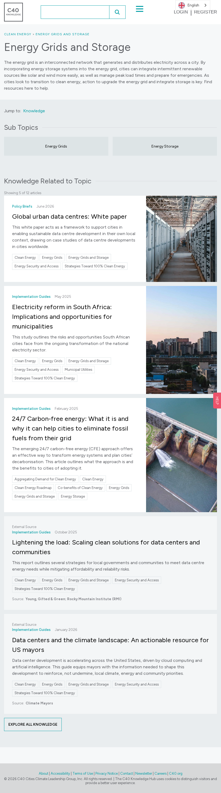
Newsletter (143, 773)
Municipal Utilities (78, 370)
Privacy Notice (106, 773)
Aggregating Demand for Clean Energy (45, 479)
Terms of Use (82, 773)
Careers (160, 773)
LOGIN (181, 12)
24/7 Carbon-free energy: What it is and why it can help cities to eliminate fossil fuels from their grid (70, 428)
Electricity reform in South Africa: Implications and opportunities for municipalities (62, 316)
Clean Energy (17, 34)
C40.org (175, 773)
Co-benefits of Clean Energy (80, 488)
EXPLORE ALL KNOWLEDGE (32, 724)
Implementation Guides (31, 297)
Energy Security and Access (36, 266)
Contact (126, 773)
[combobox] (67, 12)
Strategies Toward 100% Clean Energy (95, 266)
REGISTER (205, 12)
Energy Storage (164, 146)
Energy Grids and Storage (62, 34)
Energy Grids (56, 146)
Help (217, 400)
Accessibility (60, 773)
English (193, 5)
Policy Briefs (22, 206)
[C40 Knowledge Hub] (13, 11)
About (43, 773)
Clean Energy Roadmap (33, 488)
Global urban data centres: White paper (69, 216)
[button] (117, 12)
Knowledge (34, 110)
